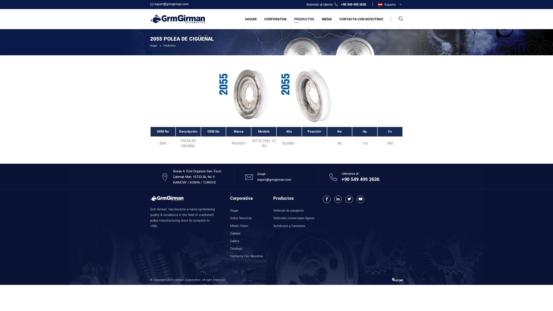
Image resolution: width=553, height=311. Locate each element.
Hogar (251, 19)
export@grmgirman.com (171, 4)
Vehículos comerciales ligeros (294, 218)
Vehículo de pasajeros (288, 210)
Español (390, 4)
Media (327, 19)
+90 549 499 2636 (353, 4)
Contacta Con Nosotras (361, 19)
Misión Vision (239, 226)
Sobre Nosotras (241, 218)
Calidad (235, 233)
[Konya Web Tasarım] (397, 280)
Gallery (234, 241)
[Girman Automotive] (177, 19)
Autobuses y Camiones (289, 226)
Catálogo (236, 248)
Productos (304, 19)
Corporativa (275, 19)
